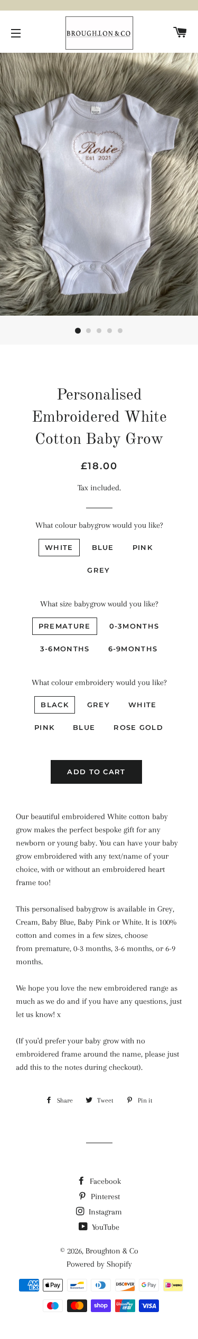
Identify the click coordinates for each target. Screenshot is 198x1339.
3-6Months (65, 648)
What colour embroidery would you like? (99, 682)
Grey (98, 570)
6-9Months (133, 648)
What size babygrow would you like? (99, 604)
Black (55, 704)
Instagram (104, 1212)
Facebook (104, 1181)
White (59, 547)
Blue (103, 547)
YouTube (104, 1227)
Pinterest (104, 1196)
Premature (65, 626)
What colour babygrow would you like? (99, 525)
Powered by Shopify (99, 1264)
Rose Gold (138, 727)
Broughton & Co (112, 1251)
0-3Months (134, 626)
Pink (143, 547)
